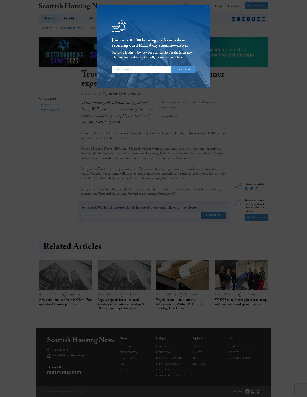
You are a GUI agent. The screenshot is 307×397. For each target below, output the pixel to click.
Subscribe (183, 69)
